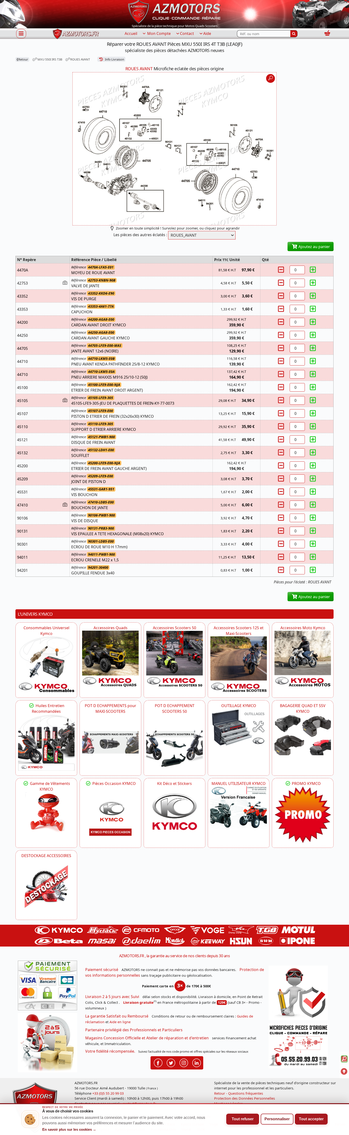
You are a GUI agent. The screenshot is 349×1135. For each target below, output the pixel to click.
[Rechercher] (293, 33)
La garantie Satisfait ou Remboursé (116, 1016)
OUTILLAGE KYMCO (238, 705)
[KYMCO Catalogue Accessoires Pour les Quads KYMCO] (110, 659)
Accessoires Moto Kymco (302, 627)
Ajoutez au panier (313, 246)
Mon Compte (158, 33)
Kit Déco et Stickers (174, 783)
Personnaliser (277, 1119)
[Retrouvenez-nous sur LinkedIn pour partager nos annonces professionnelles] (196, 1062)
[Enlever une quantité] (281, 270)
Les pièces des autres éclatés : (140, 234)
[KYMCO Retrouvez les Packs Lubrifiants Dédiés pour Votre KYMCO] (46, 742)
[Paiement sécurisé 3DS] (49, 987)
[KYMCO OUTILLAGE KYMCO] (238, 727)
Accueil (131, 33)
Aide (207, 33)
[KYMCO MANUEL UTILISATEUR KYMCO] (238, 807)
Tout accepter (311, 1119)
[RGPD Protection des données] (300, 994)
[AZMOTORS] (46, 886)
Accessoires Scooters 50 (174, 627)
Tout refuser (243, 1119)
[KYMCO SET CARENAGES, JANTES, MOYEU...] (302, 814)
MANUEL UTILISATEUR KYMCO (239, 783)
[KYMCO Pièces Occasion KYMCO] (110, 814)
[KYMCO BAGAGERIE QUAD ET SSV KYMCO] (302, 734)
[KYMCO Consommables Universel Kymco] (46, 664)
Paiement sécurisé (101, 969)
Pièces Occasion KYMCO (113, 783)
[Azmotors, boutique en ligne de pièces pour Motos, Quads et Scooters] (174, 11)
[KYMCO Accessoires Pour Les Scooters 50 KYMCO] (174, 659)
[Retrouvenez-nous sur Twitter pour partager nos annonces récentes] (171, 1062)
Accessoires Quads (110, 627)
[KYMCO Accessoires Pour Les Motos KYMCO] (302, 659)
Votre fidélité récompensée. (110, 1051)
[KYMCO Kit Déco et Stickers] (174, 814)
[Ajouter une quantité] (313, 270)
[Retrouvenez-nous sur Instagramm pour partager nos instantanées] (183, 1062)
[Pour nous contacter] (300, 1047)
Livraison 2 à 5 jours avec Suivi (112, 996)
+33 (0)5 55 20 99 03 (108, 1093)
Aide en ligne (120, 1022)
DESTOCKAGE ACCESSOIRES (46, 855)
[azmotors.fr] (76, 33)
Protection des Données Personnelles (244, 1098)
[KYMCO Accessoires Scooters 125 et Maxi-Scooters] (238, 664)
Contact (187, 33)
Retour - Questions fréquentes (238, 1093)
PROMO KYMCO (306, 783)
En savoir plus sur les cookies (69, 1129)
